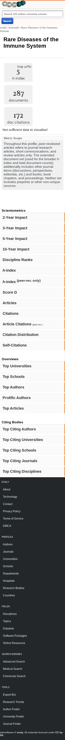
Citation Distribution (20, 334)
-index (9, 270)
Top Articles (13, 408)
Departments (11, 573)
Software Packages (15, 635)
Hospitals (9, 580)
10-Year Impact (16, 249)
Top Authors (13, 387)
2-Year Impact (15, 217)
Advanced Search (14, 661)
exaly (3, 27)
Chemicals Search (14, 676)
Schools (8, 566)
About (6, 489)
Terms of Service (13, 518)
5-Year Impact (15, 238)
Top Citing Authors (19, 429)
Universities (10, 558)
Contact (7, 504)
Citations (11, 313)
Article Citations (22, 324)
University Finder (13, 716)
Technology (10, 496)
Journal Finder (12, 723)
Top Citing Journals (20, 461)
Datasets (8, 628)
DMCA (7, 525)
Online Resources (14, 643)
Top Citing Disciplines (22, 471)
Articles (9, 303)
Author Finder (11, 709)
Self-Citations (15, 345)
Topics (7, 621)
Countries (9, 595)
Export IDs (9, 694)
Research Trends (13, 701)
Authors (7, 544)
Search (7, 21)
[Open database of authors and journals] (14, 2)
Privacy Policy (11, 511)
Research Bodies (13, 588)
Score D (10, 292)
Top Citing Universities (23, 440)
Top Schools (14, 376)
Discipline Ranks (18, 260)
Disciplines (10, 613)
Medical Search (12, 668)
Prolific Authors (17, 398)
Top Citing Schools (19, 450)
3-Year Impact (15, 228)
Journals (14, 27)
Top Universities (17, 366)
